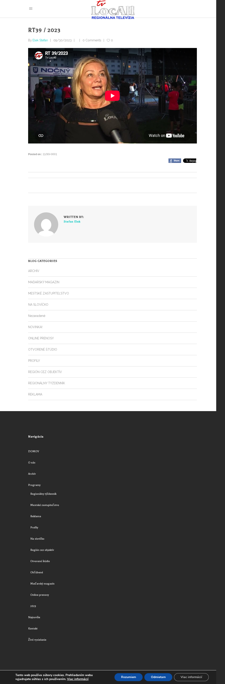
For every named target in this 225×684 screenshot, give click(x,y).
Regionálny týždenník (43, 493)
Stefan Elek (72, 221)
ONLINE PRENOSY (41, 338)
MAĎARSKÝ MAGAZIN (43, 282)
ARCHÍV (33, 271)
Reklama (35, 516)
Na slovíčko (37, 538)
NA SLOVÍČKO (38, 304)
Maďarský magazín (42, 583)
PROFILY (34, 360)
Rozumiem (128, 677)
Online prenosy (39, 594)
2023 (33, 606)
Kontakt (33, 628)
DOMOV (33, 451)
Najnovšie (34, 617)
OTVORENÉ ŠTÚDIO (42, 349)
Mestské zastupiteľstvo (44, 505)
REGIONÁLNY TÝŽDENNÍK (46, 383)
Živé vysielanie (37, 639)
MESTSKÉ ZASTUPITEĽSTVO (48, 293)
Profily (34, 527)
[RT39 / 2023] (46, 224)
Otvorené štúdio (40, 561)
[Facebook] (175, 160)
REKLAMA (35, 394)
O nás (31, 462)
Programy (34, 485)
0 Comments (92, 40)
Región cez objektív (42, 550)
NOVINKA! (35, 327)
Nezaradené (36, 316)
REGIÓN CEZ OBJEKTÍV (45, 372)
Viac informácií (78, 679)
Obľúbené (36, 572)
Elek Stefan (40, 40)
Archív (32, 473)
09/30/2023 (62, 40)
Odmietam (158, 677)
